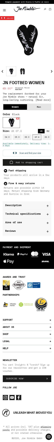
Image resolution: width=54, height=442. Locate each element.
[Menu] (4, 10)
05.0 (17, 137)
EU (48, 131)
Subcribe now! (15, 379)
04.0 (7, 137)
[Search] (45, 9)
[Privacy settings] (49, 437)
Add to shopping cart (28, 162)
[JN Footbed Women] (27, 40)
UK (41, 131)
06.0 (27, 137)
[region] (27, 40)
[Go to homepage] (27, 9)
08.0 (47, 137)
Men (39, 107)
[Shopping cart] (50, 9)
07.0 (37, 137)
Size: (12, 131)
